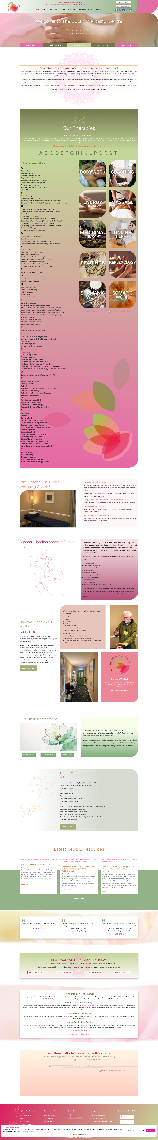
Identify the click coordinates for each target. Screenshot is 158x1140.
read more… (26, 884)
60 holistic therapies (99, 494)
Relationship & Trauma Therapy (32, 405)
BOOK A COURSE (122, 973)
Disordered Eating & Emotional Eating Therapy (37, 241)
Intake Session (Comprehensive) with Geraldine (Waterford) (42, 312)
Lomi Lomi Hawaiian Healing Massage (34, 337)
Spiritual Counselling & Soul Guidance (34, 444)
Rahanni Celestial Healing (30, 381)
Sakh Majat (25, 413)
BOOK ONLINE (62, 89)
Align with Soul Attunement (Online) (34, 180)
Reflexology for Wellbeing (30, 395)
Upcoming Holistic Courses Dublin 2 (35, 864)
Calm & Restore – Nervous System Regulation (37, 209)
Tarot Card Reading (28, 452)
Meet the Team (55, 45)
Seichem (24, 416)
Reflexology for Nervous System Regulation (36, 393)
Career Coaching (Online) (30, 216)
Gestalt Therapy (26, 279)
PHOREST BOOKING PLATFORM (92, 1006)
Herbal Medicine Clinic (29, 287)
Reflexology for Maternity (30, 391)
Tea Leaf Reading (27, 455)
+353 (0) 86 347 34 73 (75, 1118)
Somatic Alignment (28, 430)
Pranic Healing (26, 352)
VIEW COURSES (68, 826)
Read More (79, 898)
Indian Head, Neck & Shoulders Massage (35, 305)
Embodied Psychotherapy (30, 250)
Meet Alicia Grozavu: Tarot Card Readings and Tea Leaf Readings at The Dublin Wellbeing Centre (78, 868)
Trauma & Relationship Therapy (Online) (35, 462)
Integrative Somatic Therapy (31, 322)
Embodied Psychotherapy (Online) (33, 252)
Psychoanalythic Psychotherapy (32, 359)
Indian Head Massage (28, 303)
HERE (108, 1016)
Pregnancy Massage (28, 357)
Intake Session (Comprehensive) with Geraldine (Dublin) (41, 308)
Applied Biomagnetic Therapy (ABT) (34, 183)
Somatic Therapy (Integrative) (32, 439)
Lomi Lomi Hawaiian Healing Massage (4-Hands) (38, 339)
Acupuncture (25, 171)
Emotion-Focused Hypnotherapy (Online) (35, 264)
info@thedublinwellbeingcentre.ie (61, 5)
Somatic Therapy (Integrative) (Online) (35, 441)
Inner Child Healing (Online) (31, 319)
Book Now (126, 45)
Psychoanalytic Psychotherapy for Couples (36, 364)
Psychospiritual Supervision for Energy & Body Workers (40, 366)
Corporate (81, 9)
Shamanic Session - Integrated (32, 420)
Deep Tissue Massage (28, 239)
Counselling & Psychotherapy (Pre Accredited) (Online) (41, 226)
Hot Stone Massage (28, 297)
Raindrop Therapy (27, 384)
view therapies (29, 754)
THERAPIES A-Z (31, 45)
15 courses (116, 494)
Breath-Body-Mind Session (30, 198)
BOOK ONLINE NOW (93, 973)
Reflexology (25, 386)
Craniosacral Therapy (28, 228)
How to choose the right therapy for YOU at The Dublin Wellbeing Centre (118, 867)
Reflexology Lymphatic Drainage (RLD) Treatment (39, 388)
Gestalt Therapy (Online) (30, 281)
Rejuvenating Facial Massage (31, 402)
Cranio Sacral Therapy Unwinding (33, 230)
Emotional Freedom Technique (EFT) (34, 257)
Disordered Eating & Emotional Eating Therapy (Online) (41, 244)
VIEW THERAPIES (64, 973)
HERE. (66, 1016)
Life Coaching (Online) (29, 344)
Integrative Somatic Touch (30, 324)
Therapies (62, 9)
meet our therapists (119, 691)
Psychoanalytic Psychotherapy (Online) (35, 362)
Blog (90, 9)
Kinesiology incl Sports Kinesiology (33, 330)
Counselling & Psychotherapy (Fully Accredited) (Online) (41, 221)
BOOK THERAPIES (28, 668)
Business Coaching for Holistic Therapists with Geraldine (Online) (44, 203)
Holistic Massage (27, 292)
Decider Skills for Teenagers (31, 236)
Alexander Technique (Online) (31, 176)
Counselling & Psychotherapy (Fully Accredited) (38, 218)
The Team (53, 9)
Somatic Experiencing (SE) (30, 432)
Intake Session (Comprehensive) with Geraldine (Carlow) (41, 310)
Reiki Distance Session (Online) (32, 400)
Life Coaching (26, 341)
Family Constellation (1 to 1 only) (32, 272)
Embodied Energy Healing (30, 254)
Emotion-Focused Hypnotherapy (32, 261)
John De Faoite (78, 931)
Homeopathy (25, 294)
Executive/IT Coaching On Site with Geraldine (37, 266)
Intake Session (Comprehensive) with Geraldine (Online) (41, 315)
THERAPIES (79, 89)
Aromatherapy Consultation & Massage (35, 187)
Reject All (141, 1130)
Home (38, 9)
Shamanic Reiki (26, 418)
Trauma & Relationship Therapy (32, 459)
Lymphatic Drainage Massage (31, 346)
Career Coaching (27, 214)
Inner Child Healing (27, 317)
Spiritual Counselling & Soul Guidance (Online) (37, 446)
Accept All (150, 1130)
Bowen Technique (27, 196)
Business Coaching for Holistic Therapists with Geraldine (41, 200)
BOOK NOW (123, 2)
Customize (131, 1130)
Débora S (119, 933)
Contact (97, 9)
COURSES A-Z (102, 45)
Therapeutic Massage (28, 457)
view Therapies (79, 45)
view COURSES (48, 754)
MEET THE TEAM (35, 973)
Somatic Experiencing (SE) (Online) (33, 434)
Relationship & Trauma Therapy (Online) (35, 407)
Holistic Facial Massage (29, 290)
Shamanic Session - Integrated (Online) (35, 423)
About (44, 9)
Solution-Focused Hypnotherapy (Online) (35, 427)
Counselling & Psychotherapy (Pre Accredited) (37, 223)
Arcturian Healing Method (30, 185)
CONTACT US (67, 754)
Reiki (22, 398)
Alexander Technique (28, 173)
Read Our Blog (48, 1118)
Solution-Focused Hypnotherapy (32, 425)
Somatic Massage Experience (31, 437)
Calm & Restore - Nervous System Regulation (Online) (40, 211)
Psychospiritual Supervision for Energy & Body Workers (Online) (43, 369)
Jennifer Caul (39, 928)
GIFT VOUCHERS (123, 6)
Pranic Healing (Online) (29, 355)
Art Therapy (25, 190)
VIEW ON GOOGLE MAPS (79, 1031)
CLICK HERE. (47, 999)
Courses (71, 9)
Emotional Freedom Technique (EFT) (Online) (37, 259)
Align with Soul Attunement (31, 178)
